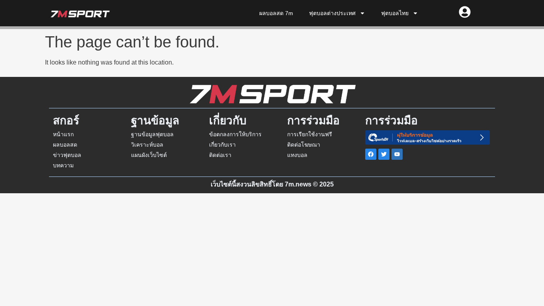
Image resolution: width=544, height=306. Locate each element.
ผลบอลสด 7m (276, 13)
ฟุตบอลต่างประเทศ (332, 13)
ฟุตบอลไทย (395, 13)
